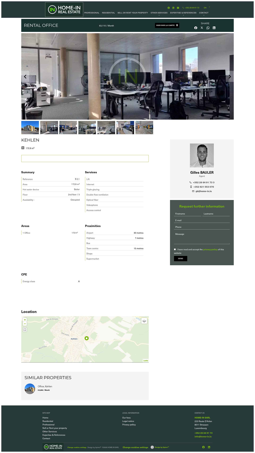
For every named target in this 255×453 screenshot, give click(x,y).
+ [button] (25, 319)
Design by (162, 447)
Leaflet (145, 361)
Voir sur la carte (165, 25)
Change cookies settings (76, 447)
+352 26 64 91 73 (203, 432)
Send (180, 259)
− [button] (25, 323)
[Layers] (144, 321)
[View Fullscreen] (25, 330)
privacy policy (210, 249)
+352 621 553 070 (204, 186)
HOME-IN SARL (202, 417)
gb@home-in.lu (204, 191)
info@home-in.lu (203, 436)
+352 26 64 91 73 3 (203, 182)
